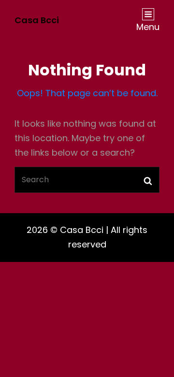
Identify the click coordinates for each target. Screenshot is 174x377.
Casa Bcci (36, 20)
